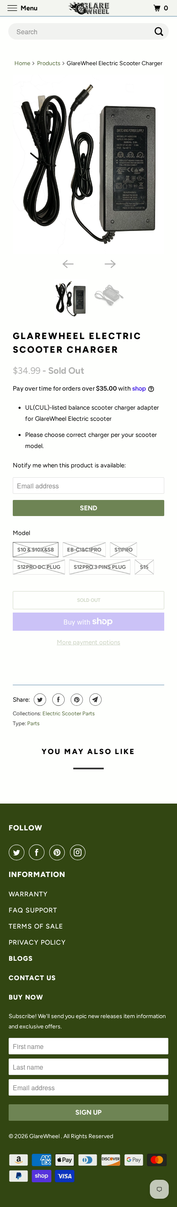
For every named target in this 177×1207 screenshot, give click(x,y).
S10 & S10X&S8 (35, 550)
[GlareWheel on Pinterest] (58, 852)
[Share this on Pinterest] (76, 699)
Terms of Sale (36, 926)
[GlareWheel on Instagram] (79, 852)
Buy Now (26, 997)
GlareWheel (45, 1136)
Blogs (21, 958)
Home (22, 63)
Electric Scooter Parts (68, 713)
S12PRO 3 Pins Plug (100, 567)
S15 (144, 567)
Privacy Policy (37, 942)
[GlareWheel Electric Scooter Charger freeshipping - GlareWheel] (88, 164)
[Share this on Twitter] (39, 699)
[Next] (110, 263)
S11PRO (123, 550)
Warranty (28, 894)
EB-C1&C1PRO (84, 550)
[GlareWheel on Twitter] (18, 852)
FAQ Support (33, 910)
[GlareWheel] (88, 8)
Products (49, 63)
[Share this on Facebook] (57, 699)
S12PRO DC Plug (39, 567)
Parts (33, 723)
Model (21, 533)
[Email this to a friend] (94, 699)
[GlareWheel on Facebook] (38, 852)
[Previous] (67, 263)
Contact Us (32, 978)
